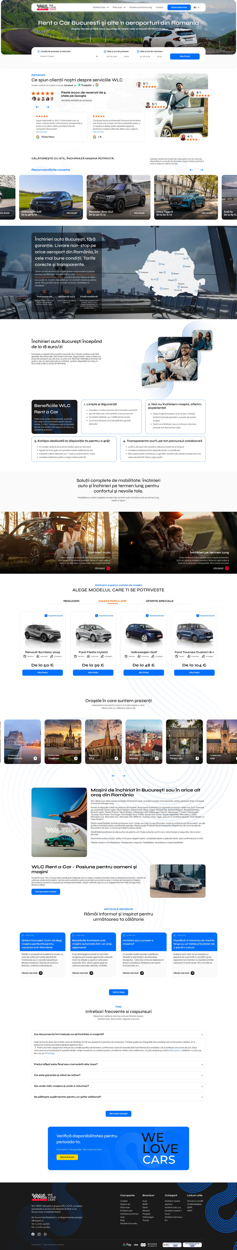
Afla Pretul (185, 56)
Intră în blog (118, 992)
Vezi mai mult (41, 132)
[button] (118, 1034)
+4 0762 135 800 (42, 1224)
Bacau (38, 277)
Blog (122, 1220)
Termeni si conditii (195, 1201)
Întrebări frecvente (128, 1223)
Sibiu (92, 274)
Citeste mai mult (29, 973)
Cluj (87, 274)
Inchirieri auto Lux (173, 1207)
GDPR (189, 1207)
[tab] (118, 1034)
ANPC (189, 1211)
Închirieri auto (126, 1211)
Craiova (59, 277)
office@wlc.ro (175, 1050)
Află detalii (72, 213)
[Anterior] (37, 107)
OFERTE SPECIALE (160, 601)
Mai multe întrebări (118, 1113)
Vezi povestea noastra (45, 891)
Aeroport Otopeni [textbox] (47, 56)
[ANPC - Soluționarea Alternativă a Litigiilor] (171, 1244)
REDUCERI (71, 601)
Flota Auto (117, 7)
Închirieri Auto (99, 7)
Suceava (46, 277)
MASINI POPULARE (113, 601)
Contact (159, 7)
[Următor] (48, 107)
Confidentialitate (194, 1204)
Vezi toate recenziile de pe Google (76, 100)
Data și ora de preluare (118, 51)
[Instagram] (39, 1234)
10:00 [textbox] (126, 56)
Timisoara (80, 274)
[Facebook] (33, 1234)
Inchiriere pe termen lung (140, 7)
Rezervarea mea (179, 7)
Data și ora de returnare (151, 51)
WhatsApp (50, 1053)
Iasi (52, 277)
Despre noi (125, 1204)
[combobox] (68, 57)
